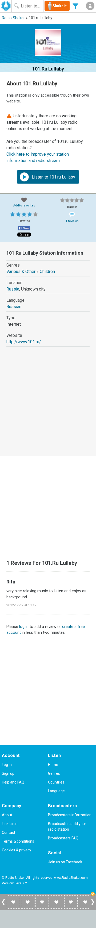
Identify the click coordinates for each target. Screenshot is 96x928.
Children (47, 271)
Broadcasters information (69, 815)
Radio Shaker (13, 18)
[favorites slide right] (93, 905)
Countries (56, 782)
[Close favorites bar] (93, 894)
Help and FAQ (13, 782)
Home (53, 765)
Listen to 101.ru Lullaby (53, 177)
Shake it (60, 6)
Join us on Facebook (65, 862)
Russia (12, 289)
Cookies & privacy (16, 850)
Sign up (8, 773)
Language (56, 791)
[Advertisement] (48, 406)
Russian (13, 306)
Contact (8, 832)
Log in (7, 765)
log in (24, 626)
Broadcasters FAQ (63, 838)
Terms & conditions (18, 841)
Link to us (10, 824)
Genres (54, 773)
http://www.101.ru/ (23, 341)
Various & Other (20, 271)
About (7, 815)
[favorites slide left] (3, 905)
